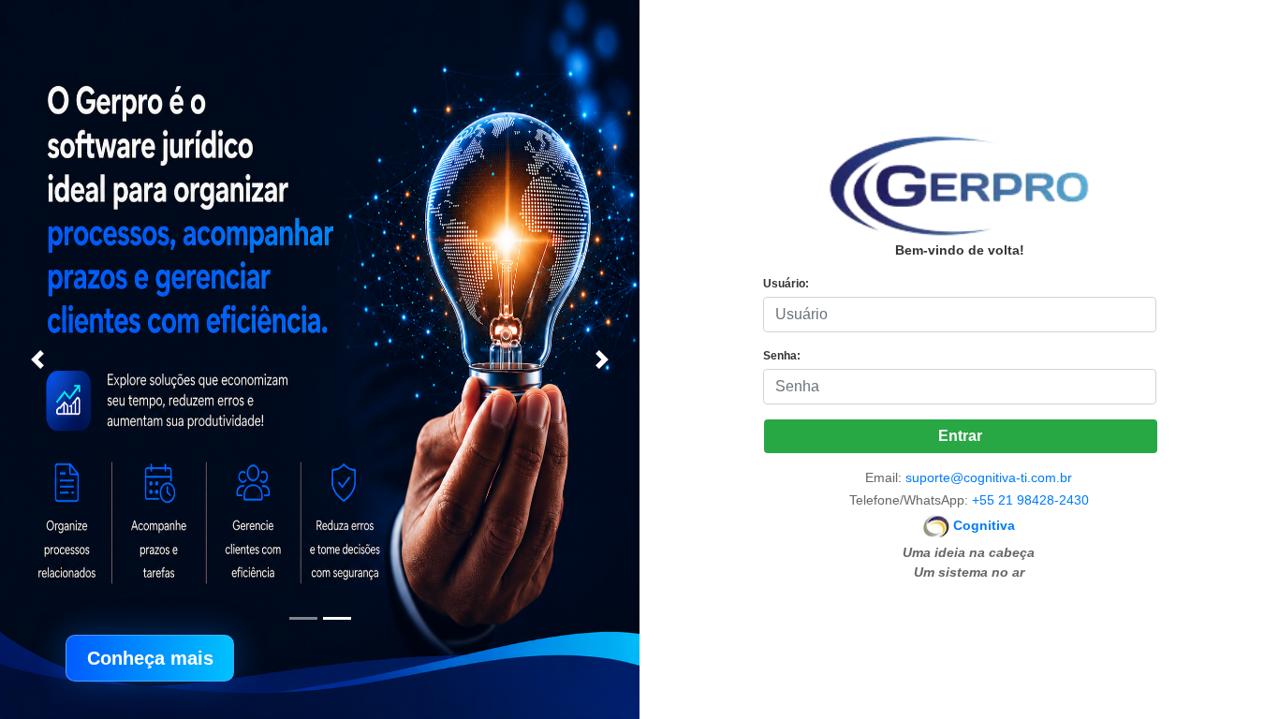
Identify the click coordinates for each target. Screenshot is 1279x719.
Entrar (960, 436)
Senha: (782, 355)
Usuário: (786, 283)
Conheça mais (150, 658)
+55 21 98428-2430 (1030, 499)
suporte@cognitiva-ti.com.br (988, 477)
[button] (37, 359)
